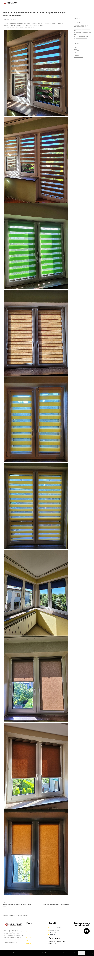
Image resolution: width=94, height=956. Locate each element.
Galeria (28, 935)
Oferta (28, 941)
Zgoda (81, 952)
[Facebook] (87, 931)
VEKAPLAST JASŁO (78, 57)
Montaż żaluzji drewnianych (81, 23)
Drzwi (75, 49)
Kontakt (28, 938)
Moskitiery (77, 51)
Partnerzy (29, 944)
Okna (75, 52)
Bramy (75, 48)
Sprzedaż (76, 55)
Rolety (14, 19)
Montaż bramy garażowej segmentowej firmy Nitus (81, 37)
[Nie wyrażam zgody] (92, 953)
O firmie (28, 929)
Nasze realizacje (31, 932)
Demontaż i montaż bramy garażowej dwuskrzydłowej (81, 25)
